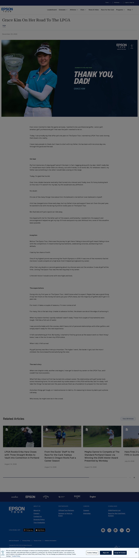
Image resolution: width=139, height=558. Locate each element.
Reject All (106, 552)
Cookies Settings (92, 552)
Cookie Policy (16, 556)
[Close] (136, 553)
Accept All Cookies (120, 552)
